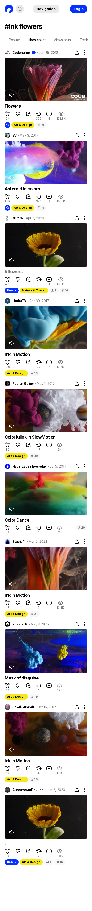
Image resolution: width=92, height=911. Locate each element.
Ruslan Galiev (23, 383)
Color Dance (17, 520)
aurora (17, 218)
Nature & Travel (34, 290)
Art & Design (23, 125)
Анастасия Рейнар (27, 789)
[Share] (77, 52)
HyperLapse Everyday (29, 466)
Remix (11, 290)
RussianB (20, 624)
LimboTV (19, 300)
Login (79, 9)
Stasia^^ (19, 541)
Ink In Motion (17, 354)
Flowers (13, 106)
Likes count (37, 40)
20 (81, 528)
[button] (7, 114)
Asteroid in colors (22, 188)
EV (14, 135)
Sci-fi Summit (23, 707)
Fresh (84, 40)
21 (34, 614)
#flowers (14, 271)
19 (41, 208)
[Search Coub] (20, 9)
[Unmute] (11, 95)
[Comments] (28, 114)
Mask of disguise (22, 677)
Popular (14, 40)
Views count (62, 40)
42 (34, 456)
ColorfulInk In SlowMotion (30, 437)
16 (41, 125)
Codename (21, 52)
